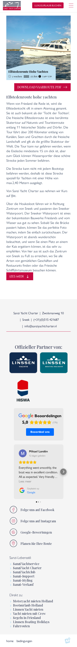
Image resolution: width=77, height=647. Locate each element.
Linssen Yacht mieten (28, 609)
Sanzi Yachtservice (26, 564)
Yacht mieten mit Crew (29, 613)
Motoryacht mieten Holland (33, 601)
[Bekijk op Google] (23, 453)
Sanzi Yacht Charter (27, 568)
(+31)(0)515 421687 (46, 319)
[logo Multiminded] (67, 640)
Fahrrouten (21, 626)
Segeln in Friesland (27, 618)
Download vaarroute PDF (39, 87)
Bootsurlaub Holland (28, 605)
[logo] (12, 6)
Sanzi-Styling (23, 580)
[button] (14, 472)
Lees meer (16, 276)
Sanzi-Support (23, 576)
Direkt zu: (16, 595)
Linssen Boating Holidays (31, 622)
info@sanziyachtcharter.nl (40, 326)
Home (9, 641)
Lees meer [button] (25, 481)
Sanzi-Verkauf (23, 584)
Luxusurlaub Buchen (48, 5)
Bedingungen (24, 641)
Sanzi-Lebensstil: (20, 558)
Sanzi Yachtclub (24, 572)
